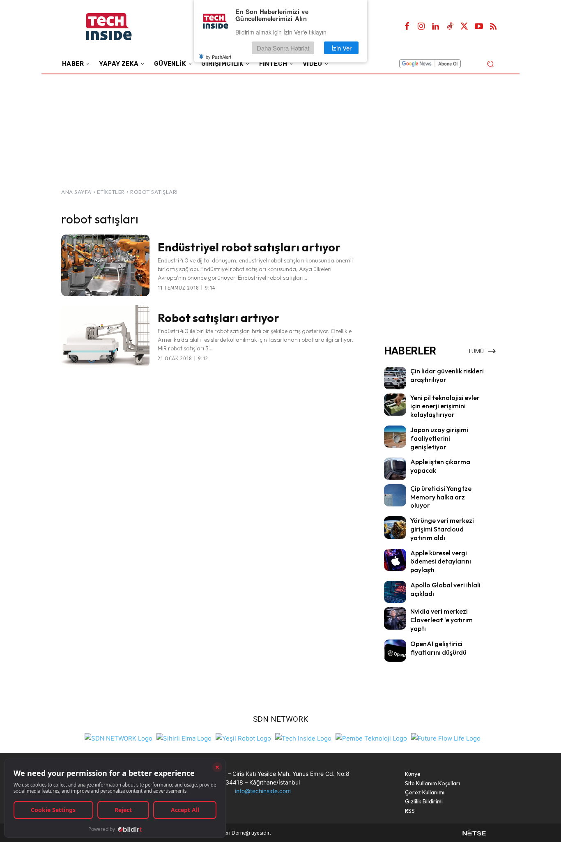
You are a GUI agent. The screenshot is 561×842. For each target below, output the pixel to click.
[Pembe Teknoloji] (371, 737)
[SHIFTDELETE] (118, 737)
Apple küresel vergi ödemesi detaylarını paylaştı (440, 561)
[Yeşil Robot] (243, 737)
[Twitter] (464, 26)
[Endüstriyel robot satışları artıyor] (105, 265)
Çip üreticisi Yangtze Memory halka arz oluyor (440, 497)
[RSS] (493, 26)
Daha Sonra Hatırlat (283, 48)
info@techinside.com (263, 790)
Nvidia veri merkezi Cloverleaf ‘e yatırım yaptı (441, 620)
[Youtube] (478, 26)
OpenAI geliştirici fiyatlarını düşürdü (438, 648)
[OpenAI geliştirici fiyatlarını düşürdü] (395, 651)
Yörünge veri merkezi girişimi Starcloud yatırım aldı (442, 529)
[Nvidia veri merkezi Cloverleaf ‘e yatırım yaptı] (395, 618)
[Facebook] (407, 26)
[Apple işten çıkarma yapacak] (395, 469)
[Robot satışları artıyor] (105, 336)
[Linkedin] (435, 26)
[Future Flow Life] (446, 737)
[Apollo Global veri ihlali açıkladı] (395, 592)
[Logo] (120, 27)
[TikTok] (450, 26)
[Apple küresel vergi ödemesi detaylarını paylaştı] (395, 560)
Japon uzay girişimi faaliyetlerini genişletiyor (439, 438)
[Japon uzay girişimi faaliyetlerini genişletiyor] (395, 437)
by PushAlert (218, 56)
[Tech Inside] (303, 737)
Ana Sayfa (76, 192)
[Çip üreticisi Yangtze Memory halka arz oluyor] (395, 495)
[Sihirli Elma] (184, 737)
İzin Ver (341, 48)
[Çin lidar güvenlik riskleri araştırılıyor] (395, 378)
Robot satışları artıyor (218, 318)
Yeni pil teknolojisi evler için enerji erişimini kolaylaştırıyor (445, 406)
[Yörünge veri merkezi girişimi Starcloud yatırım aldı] (395, 527)
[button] (490, 63)
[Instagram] (421, 26)
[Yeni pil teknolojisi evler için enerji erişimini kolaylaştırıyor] (395, 404)
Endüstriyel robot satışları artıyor (249, 247)
